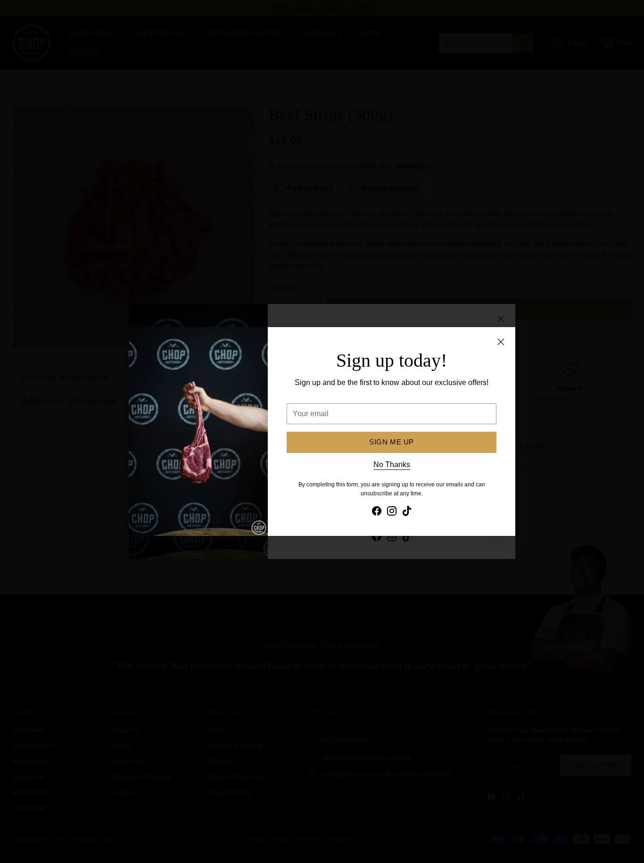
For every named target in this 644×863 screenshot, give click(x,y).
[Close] (501, 342)
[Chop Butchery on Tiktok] (407, 512)
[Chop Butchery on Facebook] (376, 512)
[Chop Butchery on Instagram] (391, 512)
